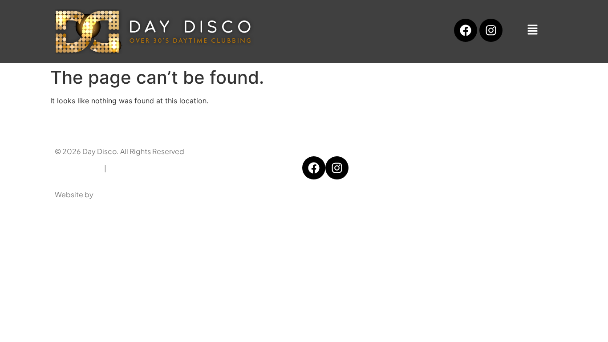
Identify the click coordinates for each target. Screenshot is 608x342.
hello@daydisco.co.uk (473, 168)
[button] (532, 30)
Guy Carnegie (118, 194)
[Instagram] (491, 30)
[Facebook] (465, 30)
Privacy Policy (78, 168)
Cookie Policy (132, 168)
